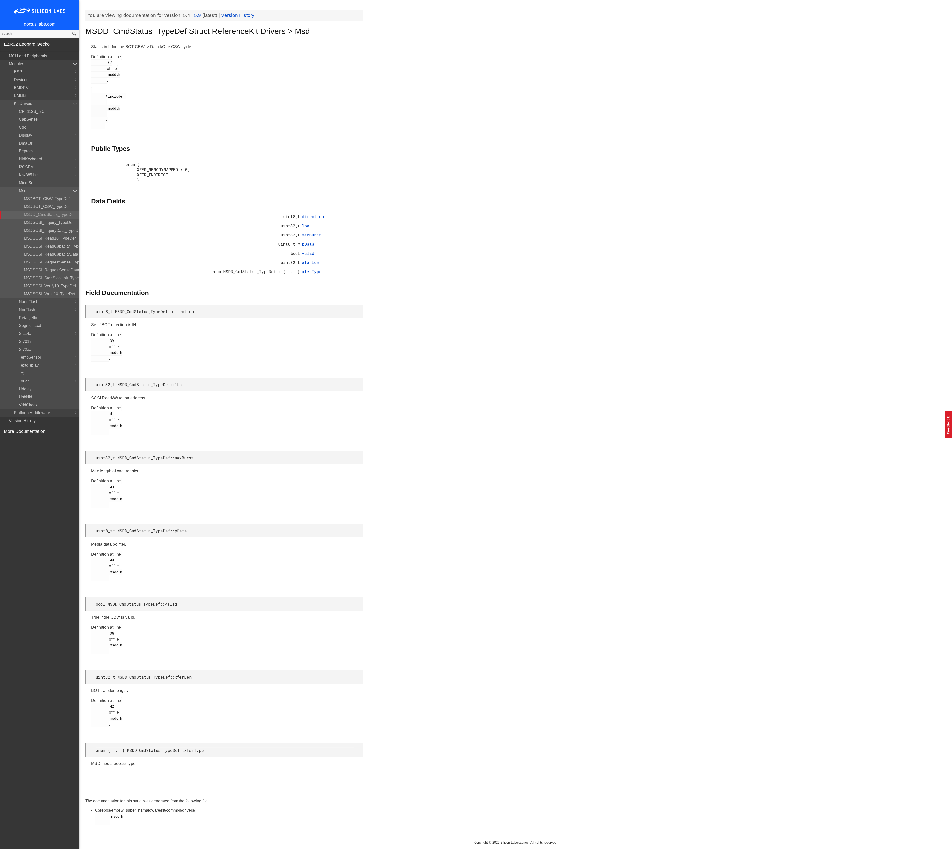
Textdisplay (29, 365)
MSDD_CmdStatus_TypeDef (49, 214)
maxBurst (311, 234)
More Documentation (24, 431)
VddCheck (28, 405)
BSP (18, 72)
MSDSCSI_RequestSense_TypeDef (51, 262)
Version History (22, 421)
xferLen (310, 262)
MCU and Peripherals (28, 56)
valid (308, 253)
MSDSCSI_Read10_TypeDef (50, 238)
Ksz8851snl (29, 175)
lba (305, 225)
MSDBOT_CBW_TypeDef (47, 199)
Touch (24, 381)
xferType (312, 271)
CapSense (28, 119)
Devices (21, 80)
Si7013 (25, 341)
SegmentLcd (30, 325)
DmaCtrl (26, 143)
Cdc (22, 127)
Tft (21, 373)
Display (25, 135)
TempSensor (30, 357)
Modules (16, 64)
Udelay (25, 389)
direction (313, 216)
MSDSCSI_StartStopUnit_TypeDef (51, 278)
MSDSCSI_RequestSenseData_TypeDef (51, 270)
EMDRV (21, 88)
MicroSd (26, 183)
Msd (22, 191)
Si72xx (25, 349)
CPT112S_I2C (32, 111)
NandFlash (28, 302)
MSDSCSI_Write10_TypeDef (49, 294)
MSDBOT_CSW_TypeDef (47, 207)
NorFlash (27, 310)
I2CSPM (26, 167)
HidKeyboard (30, 159)
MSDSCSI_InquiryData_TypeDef (51, 230)
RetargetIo (28, 318)
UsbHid (25, 397)
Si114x (25, 333)
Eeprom (26, 151)
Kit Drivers (23, 103)
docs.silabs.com (40, 24)
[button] (948, 424)
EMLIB (20, 95)
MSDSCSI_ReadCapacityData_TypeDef (51, 254)
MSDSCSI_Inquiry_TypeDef (48, 222)
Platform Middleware (32, 413)
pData (308, 244)
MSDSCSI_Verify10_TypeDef (50, 286)
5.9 (198, 15)
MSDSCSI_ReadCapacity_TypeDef (51, 246)
